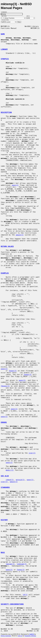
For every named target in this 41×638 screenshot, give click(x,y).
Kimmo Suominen (6, 636)
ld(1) (25, 595)
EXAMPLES (5, 273)
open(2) (15, 185)
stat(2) (32, 453)
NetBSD (31, 634)
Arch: (29, 16)
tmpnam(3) (10, 564)
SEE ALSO (5, 476)
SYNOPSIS (5, 59)
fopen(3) (13, 371)
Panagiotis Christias (30, 636)
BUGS (3, 552)
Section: (4, 16)
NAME (3, 34)
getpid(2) (20, 480)
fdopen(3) (5, 386)
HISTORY (4, 520)
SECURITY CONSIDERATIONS (12, 604)
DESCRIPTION (6, 112)
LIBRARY (4, 49)
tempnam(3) (22, 564)
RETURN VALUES (7, 246)
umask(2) (20, 235)
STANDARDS (5, 487)
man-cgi (20, 636)
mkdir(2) (10, 470)
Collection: (5, 20)
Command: (4, 12)
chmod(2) (10, 480)
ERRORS (4, 422)
